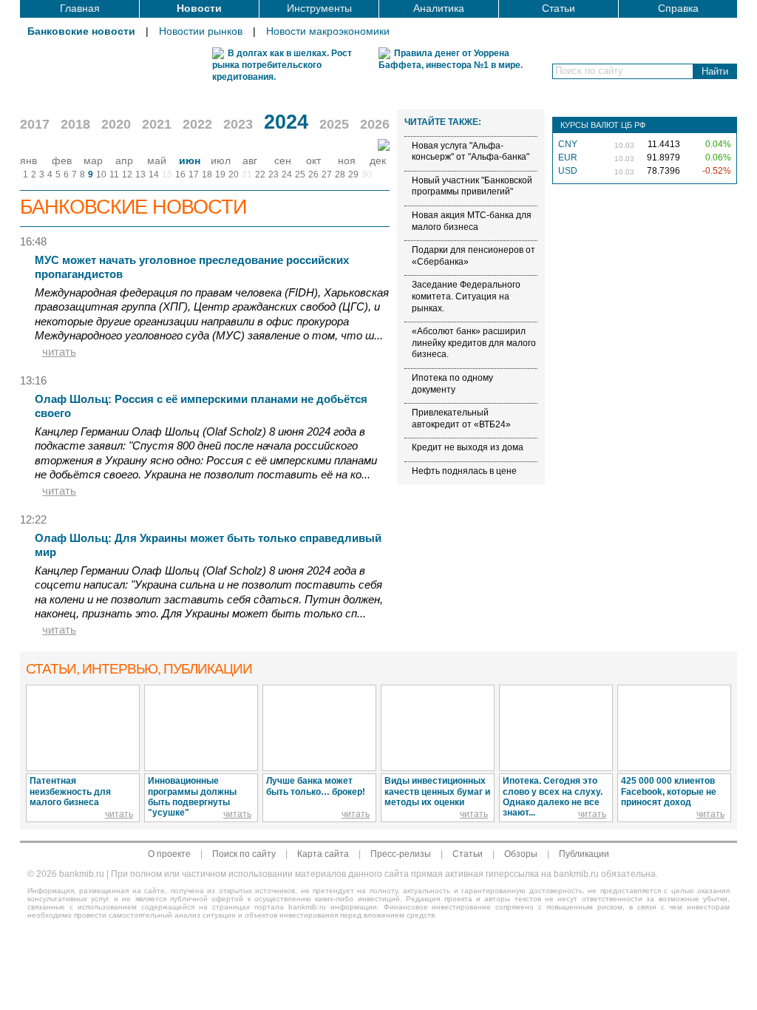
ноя (347, 160)
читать (59, 351)
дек (378, 160)
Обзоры (520, 854)
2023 (238, 124)
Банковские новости (81, 31)
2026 (375, 124)
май (156, 160)
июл (221, 160)
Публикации (584, 854)
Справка (678, 8)
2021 (157, 124)
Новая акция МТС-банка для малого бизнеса (472, 221)
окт (313, 160)
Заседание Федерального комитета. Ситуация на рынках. (466, 296)
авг (249, 160)
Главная (80, 8)
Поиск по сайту (244, 854)
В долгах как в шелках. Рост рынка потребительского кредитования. (282, 65)
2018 (75, 124)
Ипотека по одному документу (452, 384)
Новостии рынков (200, 31)
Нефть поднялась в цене (464, 471)
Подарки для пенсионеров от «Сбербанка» (473, 256)
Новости (199, 8)
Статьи (558, 8)
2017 (35, 124)
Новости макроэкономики (328, 31)
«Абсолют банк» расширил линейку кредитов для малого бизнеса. (474, 342)
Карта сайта (323, 854)
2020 (116, 124)
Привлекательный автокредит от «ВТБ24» (461, 418)
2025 (334, 124)
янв (28, 160)
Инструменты (319, 8)
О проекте (169, 854)
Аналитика (438, 8)
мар (93, 160)
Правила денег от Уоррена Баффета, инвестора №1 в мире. (450, 59)
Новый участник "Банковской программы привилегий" (472, 186)
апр (124, 160)
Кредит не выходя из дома (467, 447)
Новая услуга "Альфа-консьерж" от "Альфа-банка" (470, 151)
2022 (197, 124)
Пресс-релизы (400, 854)
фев (62, 160)
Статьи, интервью (139, 669)
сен (282, 160)
